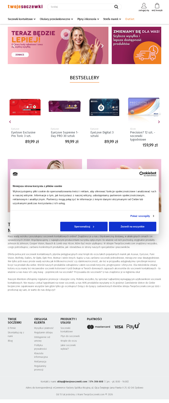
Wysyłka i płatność (44, 328)
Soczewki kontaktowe (20, 19)
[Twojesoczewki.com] (25, 7)
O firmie (12, 328)
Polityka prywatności (40, 347)
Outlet (129, 19)
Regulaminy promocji (40, 368)
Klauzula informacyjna (41, 355)
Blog (10, 340)
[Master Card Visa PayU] (124, 326)
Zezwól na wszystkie (132, 226)
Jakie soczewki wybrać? (68, 347)
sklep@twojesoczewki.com (72, 381)
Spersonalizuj (82, 226)
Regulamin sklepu (43, 332)
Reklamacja (40, 361)
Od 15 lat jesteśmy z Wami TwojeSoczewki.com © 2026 (84, 394)
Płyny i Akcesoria (86, 19)
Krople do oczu (69, 340)
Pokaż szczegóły (140, 216)
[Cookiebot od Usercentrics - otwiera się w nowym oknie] (141, 174)
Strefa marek (110, 19)
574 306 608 (96, 381)
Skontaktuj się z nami (16, 334)
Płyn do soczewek (70, 336)
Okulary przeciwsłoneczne (55, 19)
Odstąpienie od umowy (42, 339)
